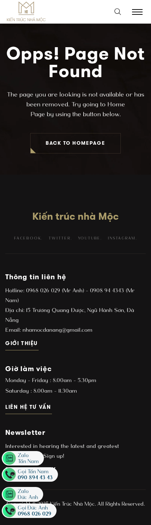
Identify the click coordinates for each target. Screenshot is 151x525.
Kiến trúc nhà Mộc (75, 216)
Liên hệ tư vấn (28, 407)
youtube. (90, 238)
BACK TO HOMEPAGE (75, 143)
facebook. (28, 238)
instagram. (122, 238)
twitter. (60, 238)
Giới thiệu (22, 343)
